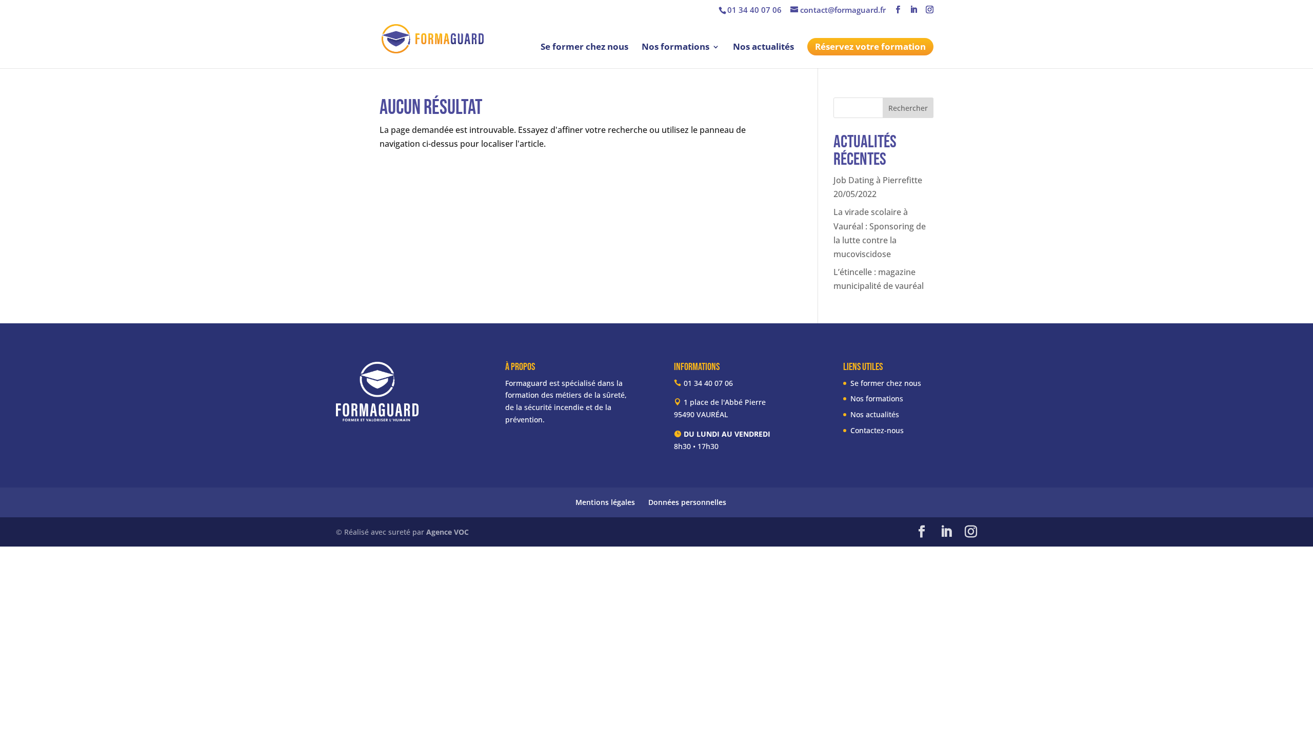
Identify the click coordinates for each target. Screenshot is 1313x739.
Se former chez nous (584, 47)
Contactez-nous (877, 430)
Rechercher (908, 108)
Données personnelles (687, 502)
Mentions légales (605, 502)
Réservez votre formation (870, 46)
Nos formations (675, 47)
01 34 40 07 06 (754, 10)
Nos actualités (763, 47)
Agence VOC (447, 532)
